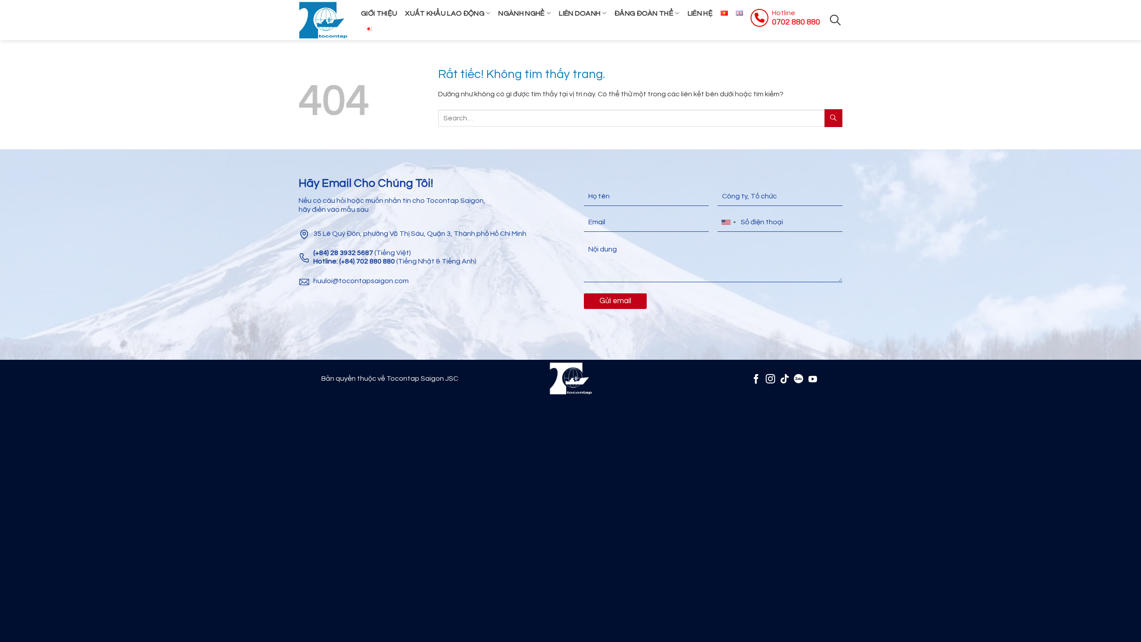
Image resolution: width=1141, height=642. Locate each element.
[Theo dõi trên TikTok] (784, 379)
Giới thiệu (379, 13)
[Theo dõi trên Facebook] (756, 379)
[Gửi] (833, 118)
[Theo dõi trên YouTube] (812, 379)
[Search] (835, 20)
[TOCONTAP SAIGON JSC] (323, 20)
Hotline (783, 12)
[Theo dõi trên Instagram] (770, 379)
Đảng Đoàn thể (644, 13)
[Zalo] (798, 379)
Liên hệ (700, 13)
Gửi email (615, 301)
